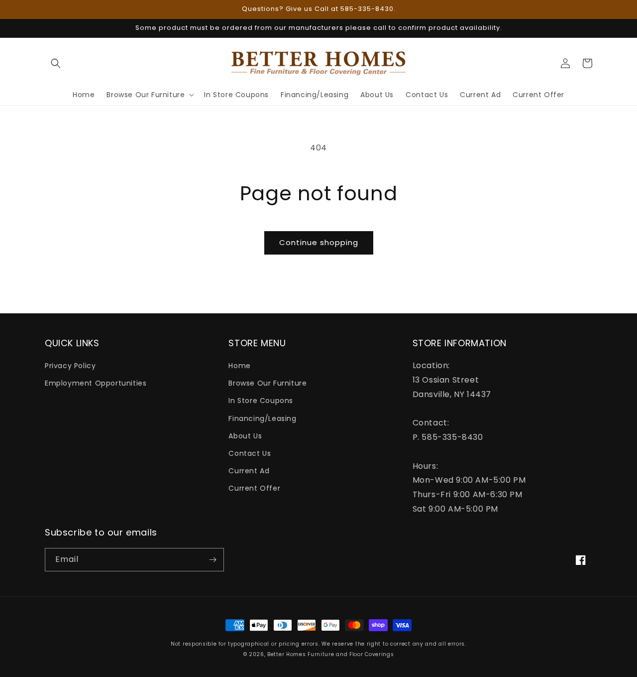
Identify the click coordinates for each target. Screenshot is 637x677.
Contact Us (249, 453)
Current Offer (254, 488)
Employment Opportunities (95, 383)
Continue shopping (318, 242)
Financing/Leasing (262, 418)
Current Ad (248, 471)
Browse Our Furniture (267, 383)
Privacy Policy (70, 366)
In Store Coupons (260, 401)
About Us (245, 436)
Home (239, 366)
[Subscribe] (212, 559)
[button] (56, 63)
